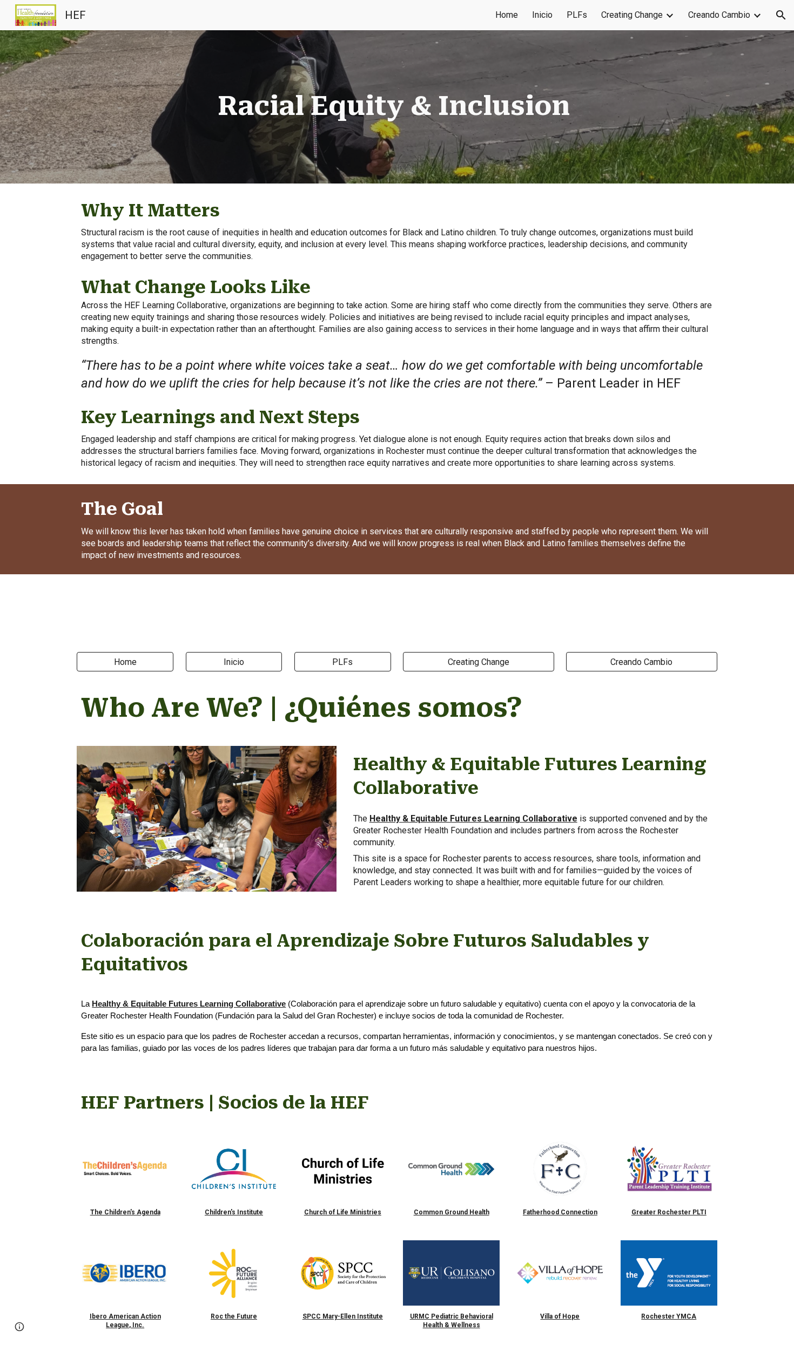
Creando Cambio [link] (719, 15)
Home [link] (506, 15)
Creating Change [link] (632, 15)
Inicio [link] (542, 15)
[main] (397, 107)
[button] (781, 15)
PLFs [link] (577, 15)
